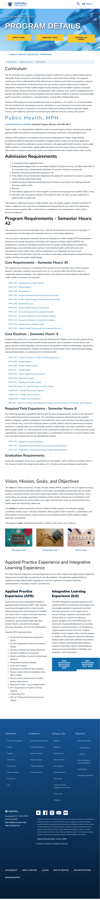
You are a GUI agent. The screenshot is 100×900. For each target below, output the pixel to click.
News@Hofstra (12, 877)
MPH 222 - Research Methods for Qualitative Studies (32, 320)
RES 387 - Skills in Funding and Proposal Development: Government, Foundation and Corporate (50, 403)
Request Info (50, 37)
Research (80, 733)
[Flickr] (66, 814)
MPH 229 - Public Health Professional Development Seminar (35, 328)
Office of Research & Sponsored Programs (83, 761)
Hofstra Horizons (84, 748)
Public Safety (58, 779)
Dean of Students (59, 760)
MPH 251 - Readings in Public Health (25, 382)
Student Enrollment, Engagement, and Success (62, 786)
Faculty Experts (82, 769)
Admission (10, 733)
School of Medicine (13, 772)
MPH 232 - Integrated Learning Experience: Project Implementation (38, 450)
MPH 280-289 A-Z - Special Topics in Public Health (31, 386)
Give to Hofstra (61, 870)
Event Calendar (58, 766)
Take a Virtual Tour (12, 825)
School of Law (11, 766)
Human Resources (59, 772)
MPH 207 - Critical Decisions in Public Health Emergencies (34, 357)
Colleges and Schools (37, 747)
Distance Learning (36, 772)
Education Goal (19, 550)
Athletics (56, 741)
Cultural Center (58, 753)
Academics (34, 733)
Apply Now (19, 37)
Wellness (57, 800)
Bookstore (57, 747)
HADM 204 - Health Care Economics (25, 398)
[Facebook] (45, 814)
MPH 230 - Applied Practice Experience (26, 441)
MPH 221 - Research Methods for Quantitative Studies (32, 316)
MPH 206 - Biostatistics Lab (21, 303)
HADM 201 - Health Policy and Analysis (26, 390)
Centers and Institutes (84, 741)
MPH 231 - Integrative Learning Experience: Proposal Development (38, 445)
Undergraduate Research (85, 776)
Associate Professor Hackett (18, 124)
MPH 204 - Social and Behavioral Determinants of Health (34, 295)
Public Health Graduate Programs (31, 54)
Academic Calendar (36, 753)
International (11, 760)
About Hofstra (29, 870)
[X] (38, 814)
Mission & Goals (26, 62)
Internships (40, 62)
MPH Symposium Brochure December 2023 (64, 664)
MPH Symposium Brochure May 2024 (87, 663)
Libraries (82, 754)
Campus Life (58, 733)
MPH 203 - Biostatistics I (19, 291)
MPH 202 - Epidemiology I (20, 287)
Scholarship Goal (50, 550)
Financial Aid (11, 779)
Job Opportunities (82, 870)
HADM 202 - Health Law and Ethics (24, 394)
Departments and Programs (39, 741)
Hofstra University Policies (46, 839)
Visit (8, 785)
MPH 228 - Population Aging (21, 378)
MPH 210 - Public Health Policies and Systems (29, 307)
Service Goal (81, 550)
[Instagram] (52, 814)
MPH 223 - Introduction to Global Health (26, 324)
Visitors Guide (58, 794)
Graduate (10, 753)
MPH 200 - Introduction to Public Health (26, 283)
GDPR (64, 839)
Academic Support (36, 760)
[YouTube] (59, 814)
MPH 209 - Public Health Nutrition (24, 365)
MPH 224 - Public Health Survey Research (27, 374)
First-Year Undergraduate (15, 741)
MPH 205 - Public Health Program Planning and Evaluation (34, 299)
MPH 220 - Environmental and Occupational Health (31, 312)
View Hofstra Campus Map (15, 822)
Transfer (9, 747)
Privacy (58, 839)
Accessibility (11, 870)
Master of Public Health (19, 17)
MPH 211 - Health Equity (20, 370)
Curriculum (11, 62)
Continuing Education (37, 766)
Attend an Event (81, 38)
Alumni (45, 870)
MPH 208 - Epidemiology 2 (20, 361)
